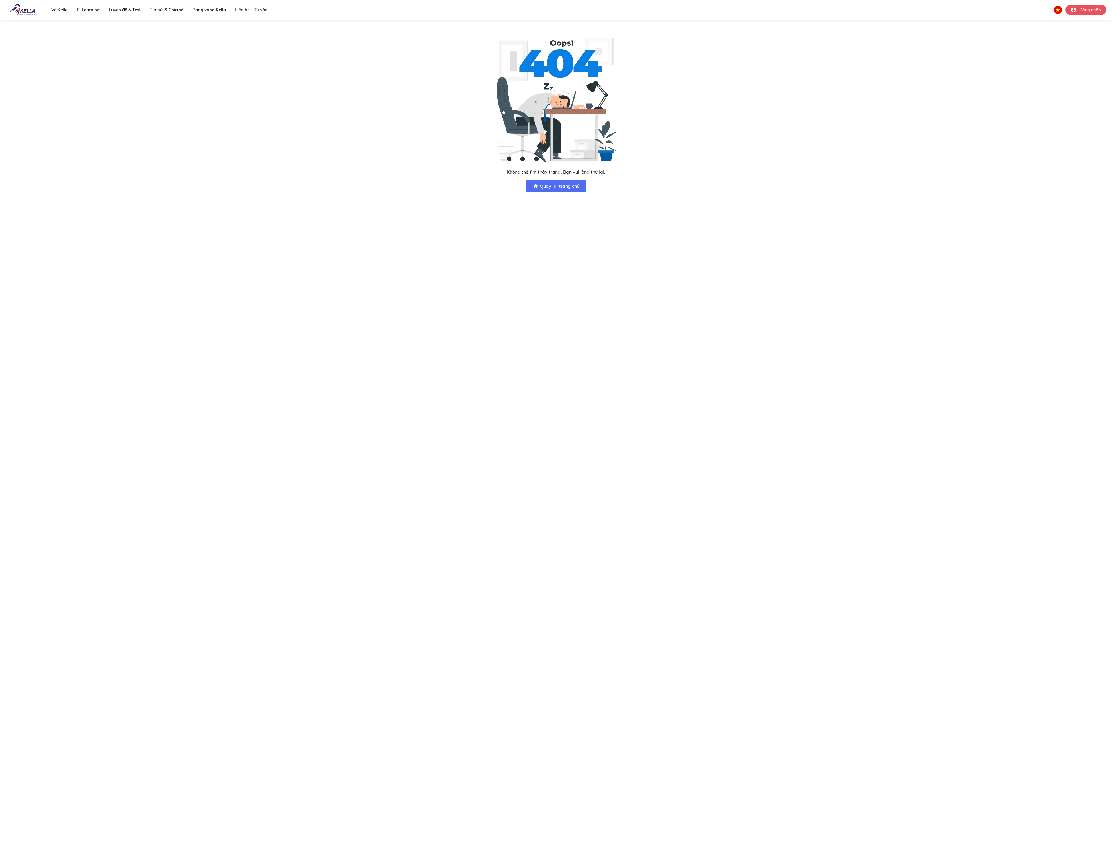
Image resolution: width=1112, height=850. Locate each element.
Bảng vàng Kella (209, 9)
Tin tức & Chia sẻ (166, 9)
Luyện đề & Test (124, 9)
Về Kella (59, 9)
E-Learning (88, 9)
